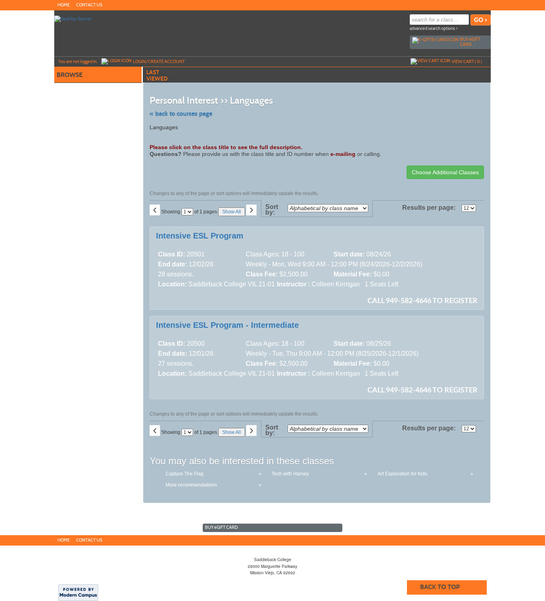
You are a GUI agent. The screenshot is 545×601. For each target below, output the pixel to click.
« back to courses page (181, 113)
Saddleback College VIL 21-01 (231, 284)
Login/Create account (159, 61)
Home (63, 5)
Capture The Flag (184, 474)
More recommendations (191, 485)
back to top (440, 587)
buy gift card (470, 41)
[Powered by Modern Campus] (78, 592)
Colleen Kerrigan (336, 284)
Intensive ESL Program (199, 235)
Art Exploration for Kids (402, 474)
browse (70, 75)
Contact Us (89, 5)
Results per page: (431, 208)
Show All (231, 212)
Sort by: (271, 209)
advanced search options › (434, 28)
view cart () (467, 61)
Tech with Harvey (290, 474)
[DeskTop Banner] (72, 18)
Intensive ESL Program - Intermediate (227, 325)
